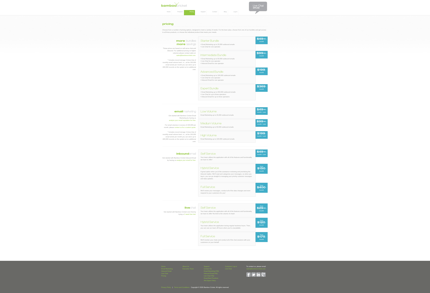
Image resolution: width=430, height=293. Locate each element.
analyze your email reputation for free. (182, 120)
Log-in (235, 12)
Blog (225, 12)
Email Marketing (167, 269)
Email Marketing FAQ (211, 271)
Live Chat (164, 273)
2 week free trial (190, 214)
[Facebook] (248, 276)
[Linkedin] (258, 276)
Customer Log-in (231, 266)
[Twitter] (253, 276)
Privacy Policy (166, 287)
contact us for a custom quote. (185, 127)
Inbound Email (166, 271)
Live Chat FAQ (209, 276)
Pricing (192, 12)
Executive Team (188, 269)
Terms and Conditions (182, 287)
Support (203, 12)
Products (180, 12)
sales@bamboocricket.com (186, 55)
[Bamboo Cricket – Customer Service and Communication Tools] (174, 6)
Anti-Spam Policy (210, 280)
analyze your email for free (186, 160)
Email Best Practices (211, 278)
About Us (186, 266)
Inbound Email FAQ (211, 273)
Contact (214, 12)
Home (169, 12)
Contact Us (208, 269)
